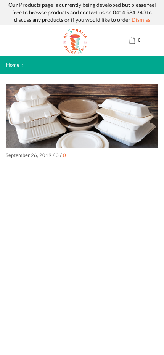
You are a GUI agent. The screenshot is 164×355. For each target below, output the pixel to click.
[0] (130, 40)
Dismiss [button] (141, 19)
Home (12, 65)
